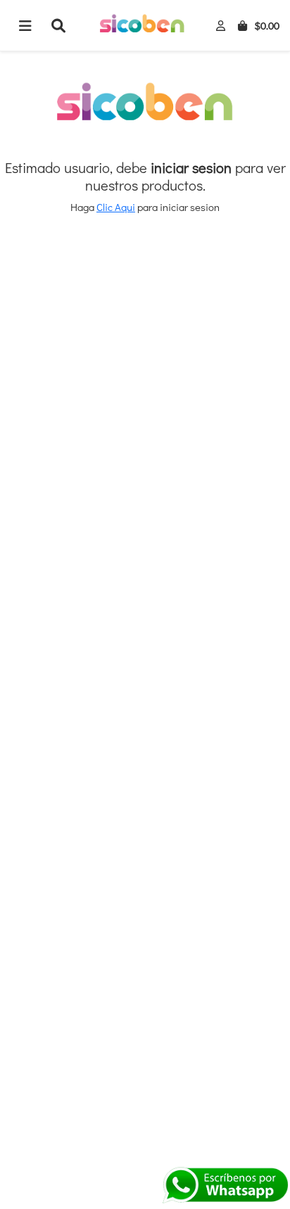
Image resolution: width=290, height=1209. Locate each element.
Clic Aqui (115, 207)
